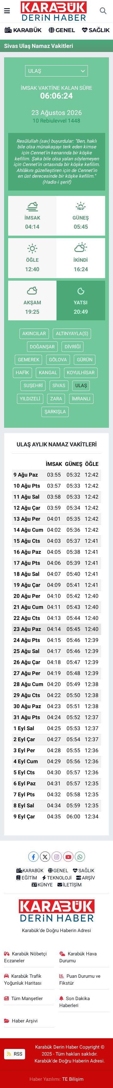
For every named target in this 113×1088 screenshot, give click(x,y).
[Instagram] (56, 856)
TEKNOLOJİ (59, 878)
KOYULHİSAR (80, 372)
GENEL (64, 30)
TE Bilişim (72, 1079)
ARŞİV (88, 878)
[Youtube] (68, 856)
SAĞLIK (98, 30)
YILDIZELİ (30, 399)
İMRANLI (81, 399)
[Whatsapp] (80, 856)
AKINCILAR (34, 333)
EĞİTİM (29, 878)
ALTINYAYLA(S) (72, 333)
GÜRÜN (85, 360)
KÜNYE (45, 885)
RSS (17, 1054)
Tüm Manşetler (27, 998)
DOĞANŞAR (42, 347)
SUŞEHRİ (33, 385)
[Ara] (103, 11)
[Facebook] (33, 856)
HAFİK (22, 372)
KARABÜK (26, 30)
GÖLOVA (58, 360)
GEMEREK (28, 360)
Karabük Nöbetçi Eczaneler (25, 957)
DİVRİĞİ (73, 347)
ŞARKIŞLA (55, 412)
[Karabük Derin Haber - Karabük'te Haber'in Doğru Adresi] (54, 10)
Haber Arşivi (25, 1021)
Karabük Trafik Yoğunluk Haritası (23, 979)
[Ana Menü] (7, 11)
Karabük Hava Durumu (78, 957)
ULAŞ (81, 385)
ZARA (56, 399)
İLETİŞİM (72, 885)
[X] (45, 856)
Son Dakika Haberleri (74, 1002)
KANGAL (48, 372)
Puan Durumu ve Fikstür (80, 979)
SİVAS (58, 385)
